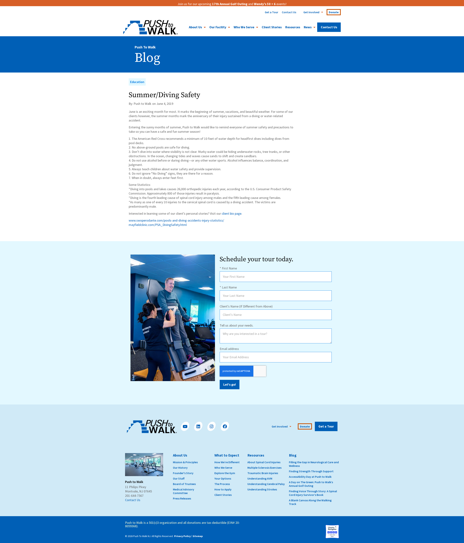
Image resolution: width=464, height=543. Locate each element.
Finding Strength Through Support (311, 471)
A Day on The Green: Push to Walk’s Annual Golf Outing (311, 484)
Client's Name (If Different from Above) (246, 306)
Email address (229, 349)
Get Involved (311, 12)
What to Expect (226, 455)
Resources (292, 27)
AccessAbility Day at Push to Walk (310, 476)
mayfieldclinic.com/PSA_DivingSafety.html (158, 225)
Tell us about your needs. (236, 325)
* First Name (228, 268)
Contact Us (289, 12)
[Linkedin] (198, 426)
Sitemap (198, 536)
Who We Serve (244, 27)
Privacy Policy (182, 536)
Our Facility (217, 27)
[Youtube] (185, 426)
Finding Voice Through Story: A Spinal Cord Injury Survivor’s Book (313, 493)
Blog (293, 455)
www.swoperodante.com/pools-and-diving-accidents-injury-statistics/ (176, 220)
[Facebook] (225, 426)
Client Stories (272, 27)
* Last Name (228, 287)
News (308, 27)
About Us (195, 27)
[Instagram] (211, 426)
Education (137, 82)
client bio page (231, 213)
